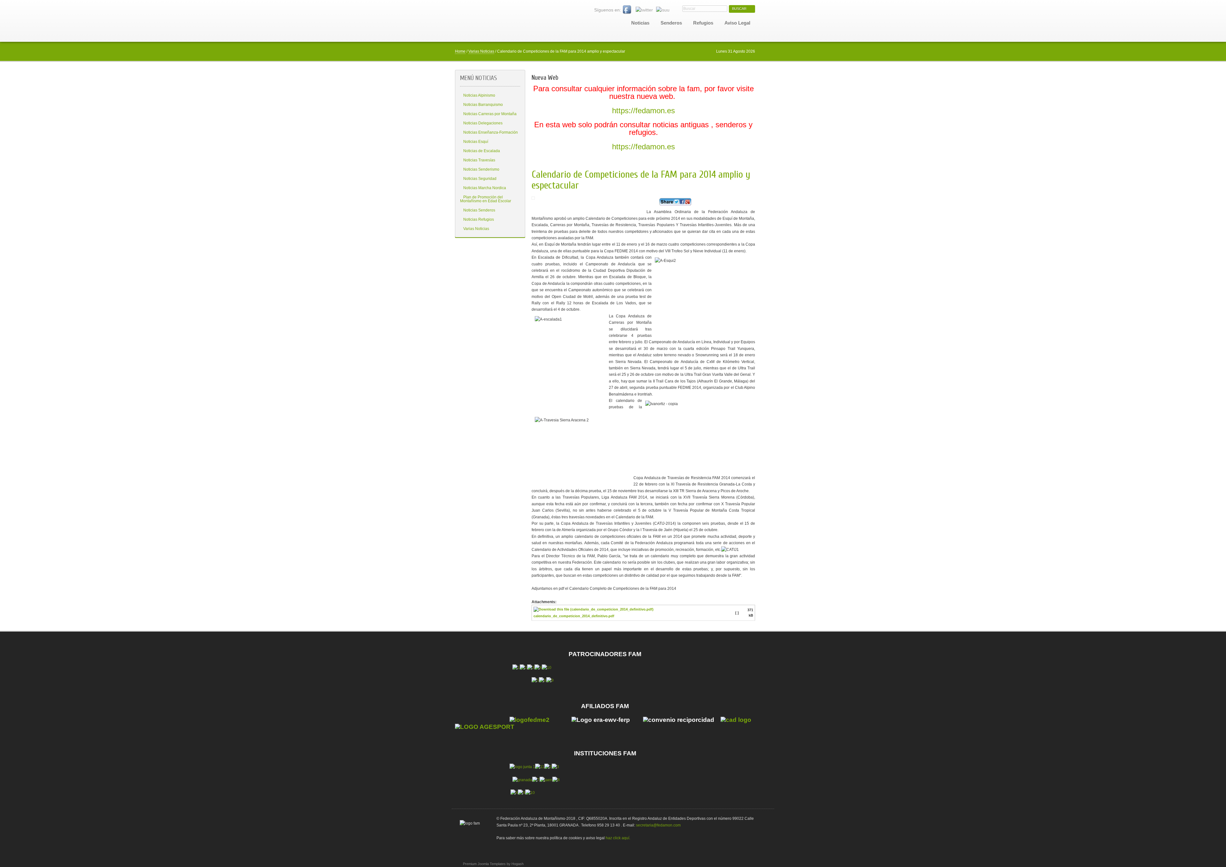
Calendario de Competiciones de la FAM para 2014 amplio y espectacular (641, 180)
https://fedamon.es (643, 110)
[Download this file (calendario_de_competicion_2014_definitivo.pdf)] (594, 610)
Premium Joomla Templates (484, 864)
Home (460, 51)
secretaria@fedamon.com (658, 825)
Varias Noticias (481, 51)
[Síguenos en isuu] (663, 10)
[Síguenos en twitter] (644, 10)
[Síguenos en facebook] (627, 10)
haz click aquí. (618, 838)
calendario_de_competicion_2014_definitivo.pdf (574, 616)
